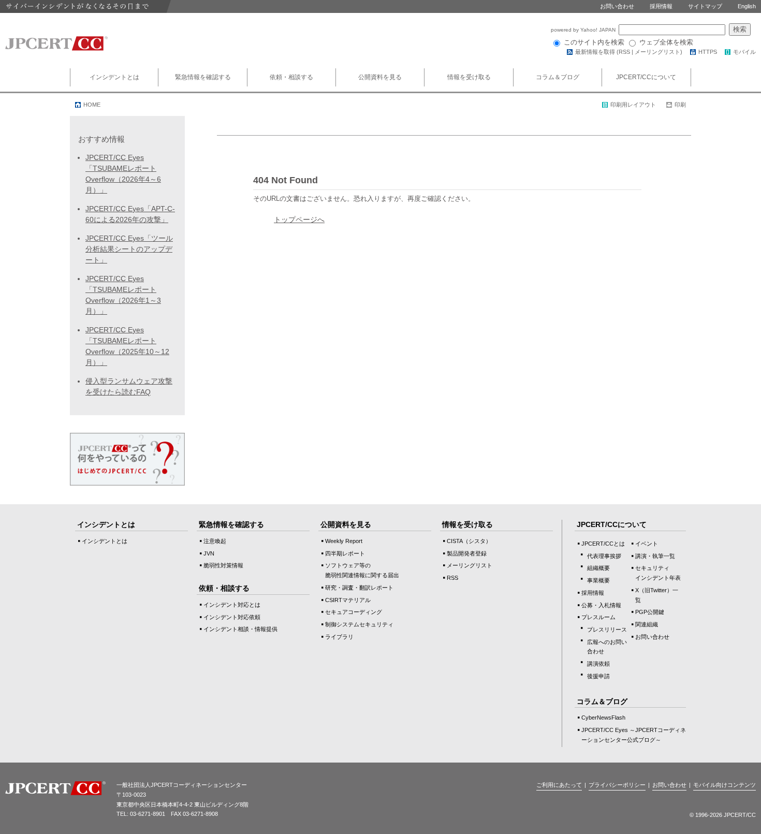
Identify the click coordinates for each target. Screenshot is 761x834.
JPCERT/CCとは (603, 543)
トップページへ (299, 219)
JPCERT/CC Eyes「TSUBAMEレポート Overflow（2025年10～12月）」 (127, 346)
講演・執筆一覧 (655, 556)
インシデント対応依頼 (231, 617)
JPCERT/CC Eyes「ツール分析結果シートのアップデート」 (129, 249)
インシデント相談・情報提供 (240, 629)
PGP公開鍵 (649, 612)
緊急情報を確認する (203, 77)
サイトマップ (705, 6)
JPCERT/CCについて (646, 77)
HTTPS (707, 52)
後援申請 (598, 676)
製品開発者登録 (467, 553)
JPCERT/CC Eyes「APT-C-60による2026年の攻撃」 (130, 214)
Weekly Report (343, 541)
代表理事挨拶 (604, 556)
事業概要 (598, 580)
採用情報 (661, 6)
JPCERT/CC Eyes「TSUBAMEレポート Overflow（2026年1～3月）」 (123, 294)
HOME (91, 104)
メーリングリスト (657, 52)
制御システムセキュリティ (359, 624)
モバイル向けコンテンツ (724, 785)
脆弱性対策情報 (223, 565)
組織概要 (598, 568)
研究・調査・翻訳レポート (359, 587)
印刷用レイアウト (633, 104)
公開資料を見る (380, 77)
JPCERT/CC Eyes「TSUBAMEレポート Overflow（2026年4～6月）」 (123, 173)
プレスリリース (607, 629)
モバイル (744, 52)
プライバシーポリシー (617, 785)
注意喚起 (214, 541)
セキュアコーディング (353, 612)
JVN (208, 553)
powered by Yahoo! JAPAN (584, 30)
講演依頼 (598, 664)
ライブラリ (339, 637)
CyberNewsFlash (603, 717)
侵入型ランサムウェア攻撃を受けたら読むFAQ (128, 386)
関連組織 (646, 624)
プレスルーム (598, 617)
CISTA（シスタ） (469, 541)
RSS (624, 52)
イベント (646, 543)
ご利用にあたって (559, 785)
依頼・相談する (291, 77)
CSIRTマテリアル (348, 600)
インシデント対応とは (231, 605)
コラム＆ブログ (557, 77)
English (747, 6)
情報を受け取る (469, 77)
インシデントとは (114, 77)
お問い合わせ (617, 6)
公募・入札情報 (601, 605)
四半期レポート (345, 553)
